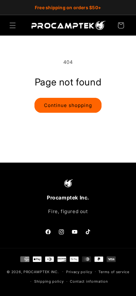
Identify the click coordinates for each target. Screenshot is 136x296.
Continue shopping (68, 105)
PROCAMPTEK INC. (41, 271)
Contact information (89, 281)
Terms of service (113, 272)
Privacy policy (79, 272)
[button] (13, 25)
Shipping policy (49, 281)
